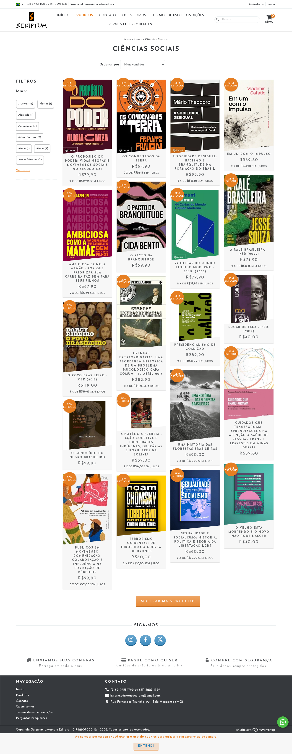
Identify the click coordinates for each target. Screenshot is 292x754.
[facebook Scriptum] (145, 640)
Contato (107, 15)
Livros (138, 39)
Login (271, 4)
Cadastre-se (256, 4)
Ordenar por (109, 64)
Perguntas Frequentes (130, 24)
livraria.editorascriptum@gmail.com (92, 4)
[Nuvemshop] (256, 731)
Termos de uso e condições (178, 15)
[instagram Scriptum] (131, 640)
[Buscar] (216, 19)
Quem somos (134, 15)
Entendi (146, 746)
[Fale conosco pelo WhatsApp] (283, 722)
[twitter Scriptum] (160, 640)
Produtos (84, 15)
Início (62, 15)
